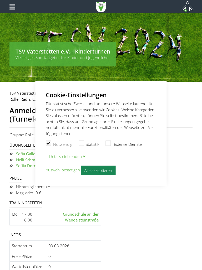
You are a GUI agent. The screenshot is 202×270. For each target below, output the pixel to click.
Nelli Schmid (27, 159)
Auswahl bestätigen (63, 170)
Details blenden (65, 156)
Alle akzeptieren (98, 170)
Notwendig (62, 144)
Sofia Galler (26, 153)
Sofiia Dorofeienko (33, 165)
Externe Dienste (127, 144)
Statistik (92, 144)
